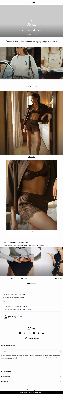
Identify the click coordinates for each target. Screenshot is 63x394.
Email (3, 348)
